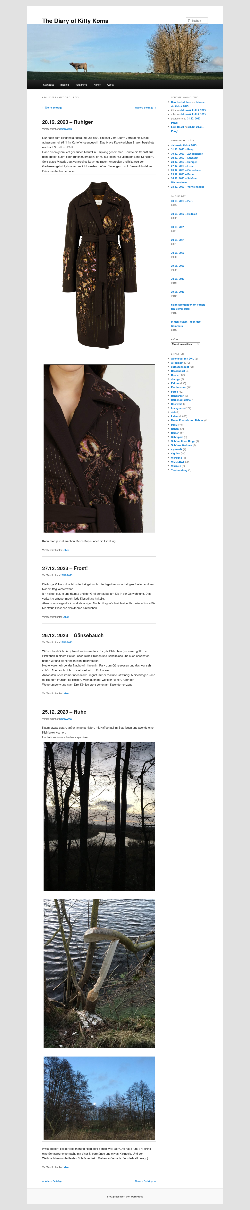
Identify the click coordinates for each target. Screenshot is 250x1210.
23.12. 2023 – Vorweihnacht (187, 186)
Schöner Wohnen (181, 445)
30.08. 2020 (177, 253)
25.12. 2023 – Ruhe (64, 711)
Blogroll (64, 84)
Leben (65, 550)
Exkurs (175, 383)
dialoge (175, 379)
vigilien (175, 453)
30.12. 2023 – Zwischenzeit (187, 153)
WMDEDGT (177, 462)
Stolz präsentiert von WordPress (125, 1196)
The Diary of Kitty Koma (75, 20)
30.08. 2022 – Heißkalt (184, 214)
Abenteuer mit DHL (182, 358)
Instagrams (81, 84)
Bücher (175, 375)
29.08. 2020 (177, 265)
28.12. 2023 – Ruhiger (67, 121)
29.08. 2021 (177, 240)
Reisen (175, 433)
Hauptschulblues (181, 102)
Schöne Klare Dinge (183, 441)
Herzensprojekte (181, 400)
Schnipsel (177, 437)
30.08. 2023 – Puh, (182, 201)
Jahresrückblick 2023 (193, 110)
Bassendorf (178, 371)
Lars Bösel (177, 127)
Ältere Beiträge (52, 107)
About (110, 84)
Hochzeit (176, 404)
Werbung (176, 457)
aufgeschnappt (180, 367)
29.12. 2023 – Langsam (184, 158)
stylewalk (176, 449)
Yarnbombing (179, 470)
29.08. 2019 (177, 291)
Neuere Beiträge (145, 107)
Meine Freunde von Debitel (187, 420)
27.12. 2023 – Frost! (65, 568)
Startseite (48, 84)
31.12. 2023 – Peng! (182, 149)
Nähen (97, 84)
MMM (174, 424)
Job (173, 412)
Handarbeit (177, 395)
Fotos (174, 391)
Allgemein (177, 362)
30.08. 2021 (177, 227)
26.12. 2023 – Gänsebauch (73, 635)
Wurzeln (176, 466)
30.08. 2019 (177, 279)
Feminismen (178, 387)
